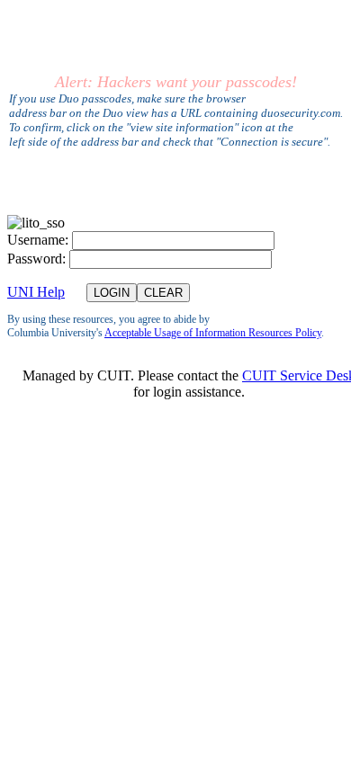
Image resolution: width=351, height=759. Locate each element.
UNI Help (36, 291)
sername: (37, 239)
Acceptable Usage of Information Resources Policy (212, 332)
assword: (36, 258)
